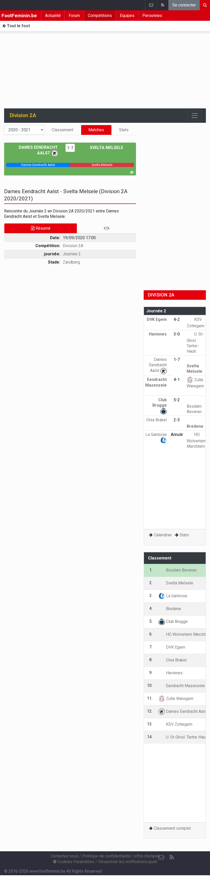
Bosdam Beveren (194, 409)
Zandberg (71, 262)
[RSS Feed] (162, 5)
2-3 (177, 419)
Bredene (173, 608)
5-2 (177, 399)
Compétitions (100, 15)
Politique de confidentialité (106, 856)
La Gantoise (176, 595)
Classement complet (172, 828)
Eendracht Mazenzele (156, 382)
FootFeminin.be (19, 15)
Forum (74, 15)
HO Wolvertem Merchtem (196, 440)
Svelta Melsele (106, 147)
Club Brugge (159, 402)
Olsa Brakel (175, 660)
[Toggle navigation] (194, 115)
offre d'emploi (147, 856)
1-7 (70, 147)
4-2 (177, 319)
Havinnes (174, 672)
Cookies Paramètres (75, 861)
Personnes (152, 15)
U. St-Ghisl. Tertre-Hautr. (195, 343)
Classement (62, 129)
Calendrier (163, 535)
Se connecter (184, 5)
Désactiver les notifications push (127, 861)
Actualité (53, 15)
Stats (124, 129)
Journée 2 (72, 253)
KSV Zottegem (178, 724)
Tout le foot (18, 25)
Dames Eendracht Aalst (158, 365)
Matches (96, 129)
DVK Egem (175, 647)
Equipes (127, 15)
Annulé (177, 434)
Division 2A (73, 245)
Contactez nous (64, 856)
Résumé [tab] (42, 228)
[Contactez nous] (151, 5)
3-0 (177, 334)
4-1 (177, 379)
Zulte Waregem (179, 698)
